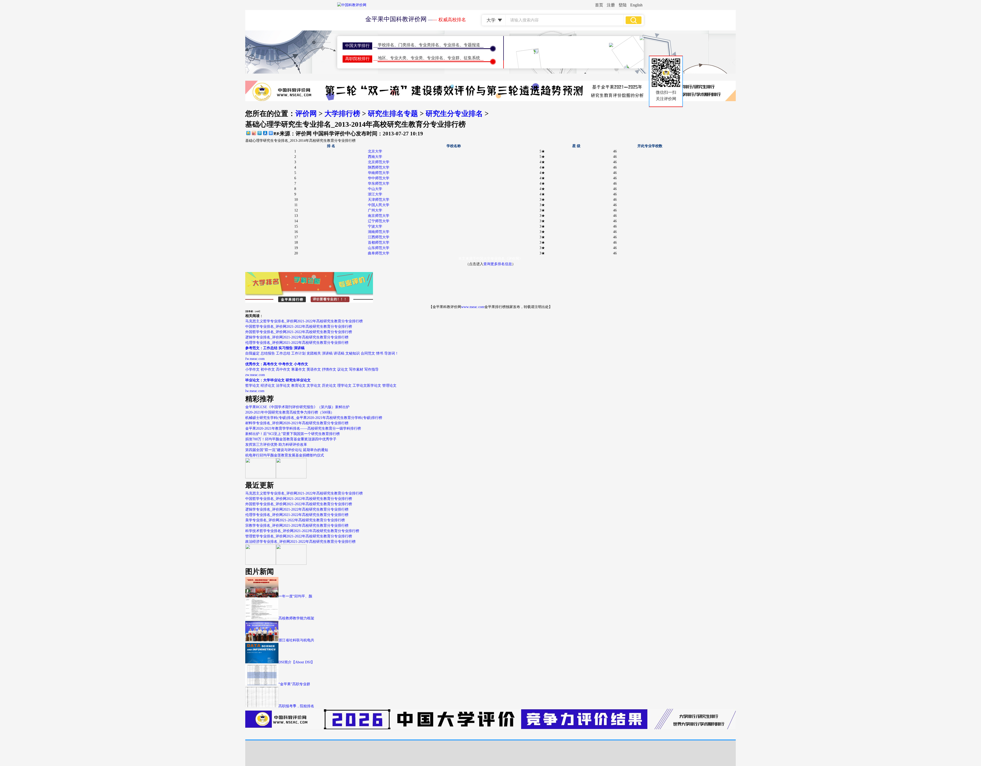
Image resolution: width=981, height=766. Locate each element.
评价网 (306, 113)
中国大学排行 (357, 45)
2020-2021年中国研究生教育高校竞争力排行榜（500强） (289, 412)
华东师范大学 (378, 183)
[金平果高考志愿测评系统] (291, 477)
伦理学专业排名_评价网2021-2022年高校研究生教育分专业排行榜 (296, 343)
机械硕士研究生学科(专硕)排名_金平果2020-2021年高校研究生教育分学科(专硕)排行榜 (313, 418)
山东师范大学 (378, 248)
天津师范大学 (378, 200)
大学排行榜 (342, 113)
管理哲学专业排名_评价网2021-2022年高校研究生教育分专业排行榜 (298, 536)
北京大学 (375, 151)
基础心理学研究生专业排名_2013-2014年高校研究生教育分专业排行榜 (300, 141)
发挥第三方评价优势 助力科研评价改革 (276, 444)
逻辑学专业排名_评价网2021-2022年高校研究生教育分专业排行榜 (296, 337)
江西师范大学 (378, 237)
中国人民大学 (378, 205)
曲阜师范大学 (378, 253)
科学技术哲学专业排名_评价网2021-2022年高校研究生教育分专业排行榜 (302, 531)
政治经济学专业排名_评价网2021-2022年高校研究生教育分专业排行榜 (300, 542)
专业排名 (451, 45)
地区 (382, 58)
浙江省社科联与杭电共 (296, 640)
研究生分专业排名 (454, 113)
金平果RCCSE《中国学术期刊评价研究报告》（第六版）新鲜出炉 (297, 407)
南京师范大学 (378, 216)
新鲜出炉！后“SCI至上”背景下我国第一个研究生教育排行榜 (292, 434)
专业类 (417, 58)
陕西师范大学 (378, 167)
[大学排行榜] (260, 563)
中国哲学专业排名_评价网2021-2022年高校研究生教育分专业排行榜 (298, 326)
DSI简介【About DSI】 (296, 662)
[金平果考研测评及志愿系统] (260, 477)
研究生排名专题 (393, 113)
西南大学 (375, 157)
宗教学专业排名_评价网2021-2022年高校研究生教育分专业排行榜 (296, 525)
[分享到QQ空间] (248, 133)
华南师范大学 (378, 173)
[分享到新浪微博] (253, 133)
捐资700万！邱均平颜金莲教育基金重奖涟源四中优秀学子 (290, 439)
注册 (611, 5)
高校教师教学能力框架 (296, 618)
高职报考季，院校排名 (296, 706)
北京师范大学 (378, 162)
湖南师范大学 (378, 232)
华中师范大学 (378, 178)
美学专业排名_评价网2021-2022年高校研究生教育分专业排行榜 (295, 520)
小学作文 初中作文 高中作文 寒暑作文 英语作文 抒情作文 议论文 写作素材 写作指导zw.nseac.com (312, 369)
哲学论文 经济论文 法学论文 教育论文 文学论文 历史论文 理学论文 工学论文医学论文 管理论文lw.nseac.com (320, 385)
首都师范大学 (378, 242)
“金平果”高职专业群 (294, 684)
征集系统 (472, 58)
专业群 (453, 58)
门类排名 (406, 45)
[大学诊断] (291, 563)
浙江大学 (375, 194)
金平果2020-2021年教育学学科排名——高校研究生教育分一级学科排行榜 (303, 428)
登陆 (622, 5)
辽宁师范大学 (378, 221)
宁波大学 (375, 226)
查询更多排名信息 (497, 264)
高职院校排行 (357, 58)
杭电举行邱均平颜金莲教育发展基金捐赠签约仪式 (284, 455)
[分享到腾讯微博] (259, 133)
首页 (599, 5)
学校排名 (386, 45)
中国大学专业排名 (490, 259)
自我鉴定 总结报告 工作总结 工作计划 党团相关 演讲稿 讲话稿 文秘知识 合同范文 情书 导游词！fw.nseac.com (322, 353)
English (636, 5)
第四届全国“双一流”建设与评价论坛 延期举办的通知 (286, 450)
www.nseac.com (472, 307)
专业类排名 (429, 45)
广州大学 (375, 210)
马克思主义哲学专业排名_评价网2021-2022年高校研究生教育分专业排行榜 (304, 321)
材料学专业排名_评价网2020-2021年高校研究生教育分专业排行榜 (296, 423)
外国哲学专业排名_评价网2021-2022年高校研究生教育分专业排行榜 (298, 332)
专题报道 (472, 45)
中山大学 (375, 189)
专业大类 (398, 58)
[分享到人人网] (265, 133)
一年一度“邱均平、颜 (295, 596)
